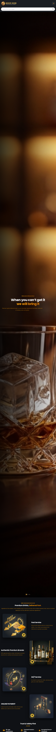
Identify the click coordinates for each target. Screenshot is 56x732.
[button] (2, 304)
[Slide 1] (26, 594)
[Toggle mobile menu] (53, 3)
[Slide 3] (29, 594)
